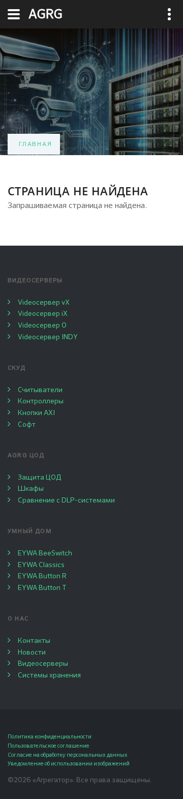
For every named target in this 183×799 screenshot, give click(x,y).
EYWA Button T (42, 587)
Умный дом (30, 531)
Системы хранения (49, 675)
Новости (32, 652)
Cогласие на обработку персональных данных (68, 755)
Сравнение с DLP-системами (66, 500)
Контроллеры (41, 401)
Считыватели (40, 390)
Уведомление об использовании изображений (69, 763)
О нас (18, 619)
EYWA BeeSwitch (45, 553)
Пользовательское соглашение (48, 746)
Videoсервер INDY (48, 337)
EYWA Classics (41, 565)
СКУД (16, 368)
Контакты (34, 640)
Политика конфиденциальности (50, 736)
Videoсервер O (42, 325)
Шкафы (31, 488)
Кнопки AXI (36, 413)
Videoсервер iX (43, 313)
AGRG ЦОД (26, 456)
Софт (27, 424)
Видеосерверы (35, 281)
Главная (35, 144)
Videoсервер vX (44, 302)
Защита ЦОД (40, 477)
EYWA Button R (42, 576)
